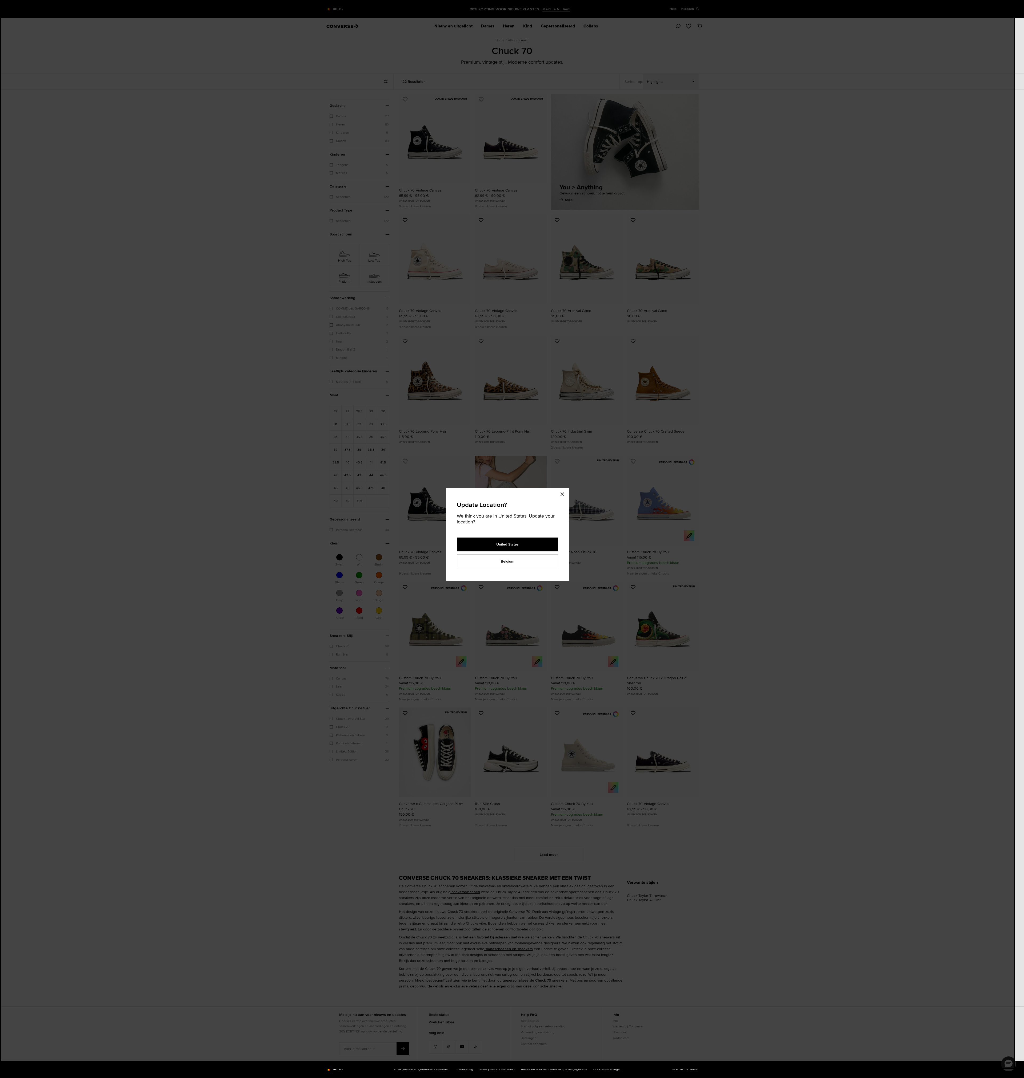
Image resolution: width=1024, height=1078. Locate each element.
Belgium (507, 561)
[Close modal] (564, 493)
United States (507, 544)
